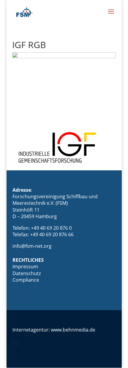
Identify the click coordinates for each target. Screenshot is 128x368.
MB (16, 343)
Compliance (26, 280)
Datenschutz (27, 273)
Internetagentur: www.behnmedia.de (54, 329)
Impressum (25, 266)
